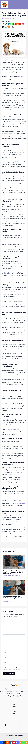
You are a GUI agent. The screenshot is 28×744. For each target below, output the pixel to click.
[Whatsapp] (11, 24)
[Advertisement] (14, 626)
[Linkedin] (8, 24)
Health (16, 575)
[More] (8, 26)
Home (14, 704)
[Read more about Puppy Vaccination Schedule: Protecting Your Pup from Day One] (14, 587)
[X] (6, 24)
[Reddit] (17, 24)
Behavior (14, 711)
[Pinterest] (20, 24)
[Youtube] (14, 24)
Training (14, 706)
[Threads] (3, 26)
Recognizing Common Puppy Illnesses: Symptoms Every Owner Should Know (13, 572)
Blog (13, 575)
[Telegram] (6, 26)
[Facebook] (3, 24)
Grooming (14, 709)
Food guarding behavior (7, 272)
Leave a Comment (7, 575)
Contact (14, 713)
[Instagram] (23, 24)
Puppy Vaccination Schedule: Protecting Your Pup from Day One (13, 597)
